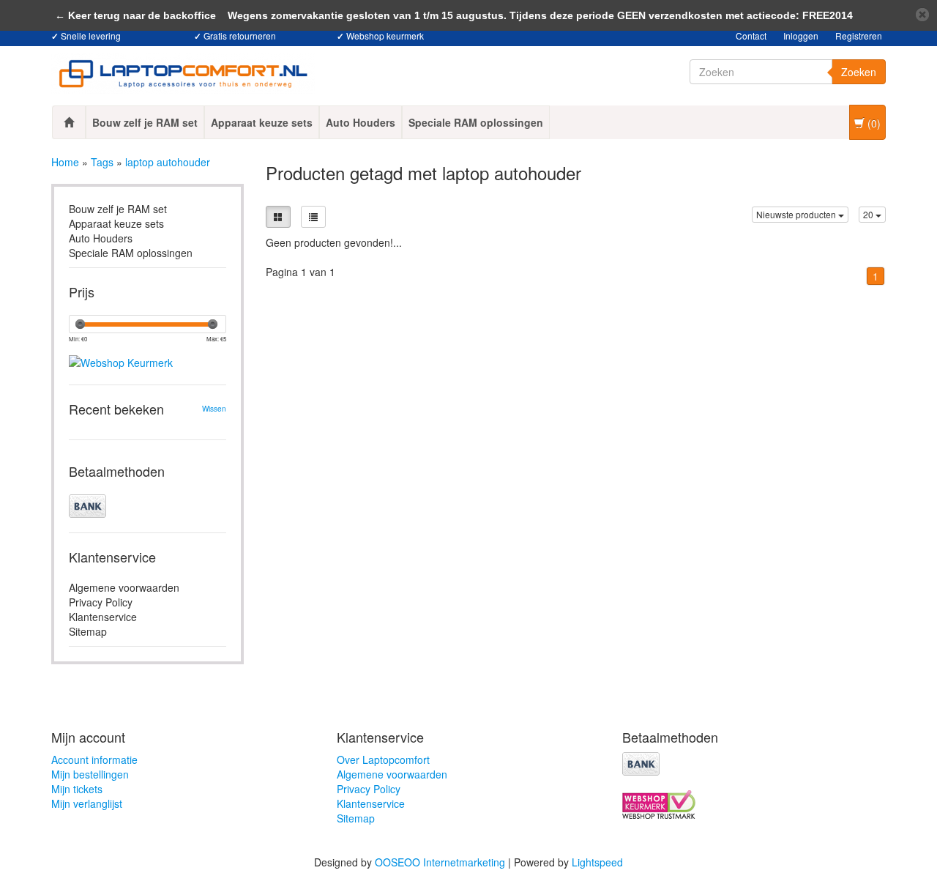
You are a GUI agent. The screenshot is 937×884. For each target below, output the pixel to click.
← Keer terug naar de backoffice (135, 15)
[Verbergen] (922, 14)
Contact (751, 35)
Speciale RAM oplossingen (475, 122)
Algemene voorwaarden (124, 587)
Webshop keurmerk (385, 35)
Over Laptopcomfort (383, 759)
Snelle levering (91, 35)
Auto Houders (360, 122)
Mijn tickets (76, 788)
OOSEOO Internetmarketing (440, 862)
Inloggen (800, 35)
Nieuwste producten (797, 214)
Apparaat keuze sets (262, 122)
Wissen (214, 409)
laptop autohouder (167, 162)
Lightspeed (597, 862)
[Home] (69, 122)
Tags (102, 162)
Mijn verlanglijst (86, 803)
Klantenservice (103, 616)
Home (65, 162)
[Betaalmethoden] (147, 506)
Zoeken (858, 71)
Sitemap (88, 631)
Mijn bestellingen (90, 774)
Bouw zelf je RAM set (145, 122)
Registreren (858, 35)
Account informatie (94, 759)
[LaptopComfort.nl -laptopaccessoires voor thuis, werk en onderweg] (183, 73)
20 (869, 214)
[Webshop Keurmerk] (147, 350)
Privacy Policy (100, 602)
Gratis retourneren (240, 35)
